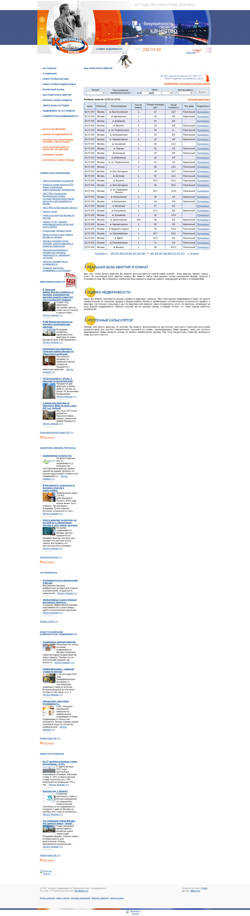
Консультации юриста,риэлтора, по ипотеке (56, 148)
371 (178, 253)
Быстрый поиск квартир (57, 95)
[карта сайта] (41, 38)
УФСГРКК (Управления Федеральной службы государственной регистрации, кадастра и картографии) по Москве (59, 198)
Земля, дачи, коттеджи (56, 105)
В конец (195, 253)
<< (106, 253)
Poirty (204, 888)
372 (183, 253)
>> (189, 253)
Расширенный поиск (199, 99)
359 (126, 253)
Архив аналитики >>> (51, 557)
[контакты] (41, 30)
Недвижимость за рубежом (59, 111)
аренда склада (117, 898)
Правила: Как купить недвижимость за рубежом (56, 269)
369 (170, 253)
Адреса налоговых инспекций (58, 181)
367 (161, 253)
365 (152, 253)
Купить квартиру (47, 898)
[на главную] (41, 22)
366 (156, 253)
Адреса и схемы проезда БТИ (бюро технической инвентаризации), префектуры (59, 187)
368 (165, 253)
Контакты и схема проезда (58, 160)
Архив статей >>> (49, 621)
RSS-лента (48, 437)
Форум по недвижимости (57, 134)
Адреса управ (50, 211)
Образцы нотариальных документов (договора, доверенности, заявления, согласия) (56, 254)
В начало (100, 253)
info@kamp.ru (81, 891)
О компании (50, 74)
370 (174, 253)
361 (135, 253)
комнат (138, 106)
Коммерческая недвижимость (60, 116)
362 (139, 253)
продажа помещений (80, 898)
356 (113, 253)
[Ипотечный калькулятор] (117, 325)
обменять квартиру (100, 898)
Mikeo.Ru (195, 891)
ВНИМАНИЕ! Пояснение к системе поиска (187, 83)
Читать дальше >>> (53, 315)
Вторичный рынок (53, 89)
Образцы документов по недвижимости (55, 262)
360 (130, 253)
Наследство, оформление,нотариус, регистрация (58, 141)
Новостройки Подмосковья (59, 84)
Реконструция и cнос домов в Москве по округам (58, 235)
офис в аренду (63, 898)
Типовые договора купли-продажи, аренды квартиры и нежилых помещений (58, 243)
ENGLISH (190, 52)
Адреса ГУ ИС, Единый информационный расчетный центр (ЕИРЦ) (58, 224)
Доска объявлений (54, 129)
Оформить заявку (53, 155)
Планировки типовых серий (57, 231)
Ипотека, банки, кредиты (57, 100)
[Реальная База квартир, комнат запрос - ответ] (117, 272)
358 (121, 253)
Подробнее (203, 112)
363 (143, 253)
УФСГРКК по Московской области (60, 207)
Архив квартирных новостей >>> (57, 432)
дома (189, 106)
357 (117, 253)
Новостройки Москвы (56, 79)
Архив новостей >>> (50, 738)
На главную (49, 68)
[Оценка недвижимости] (117, 297)
